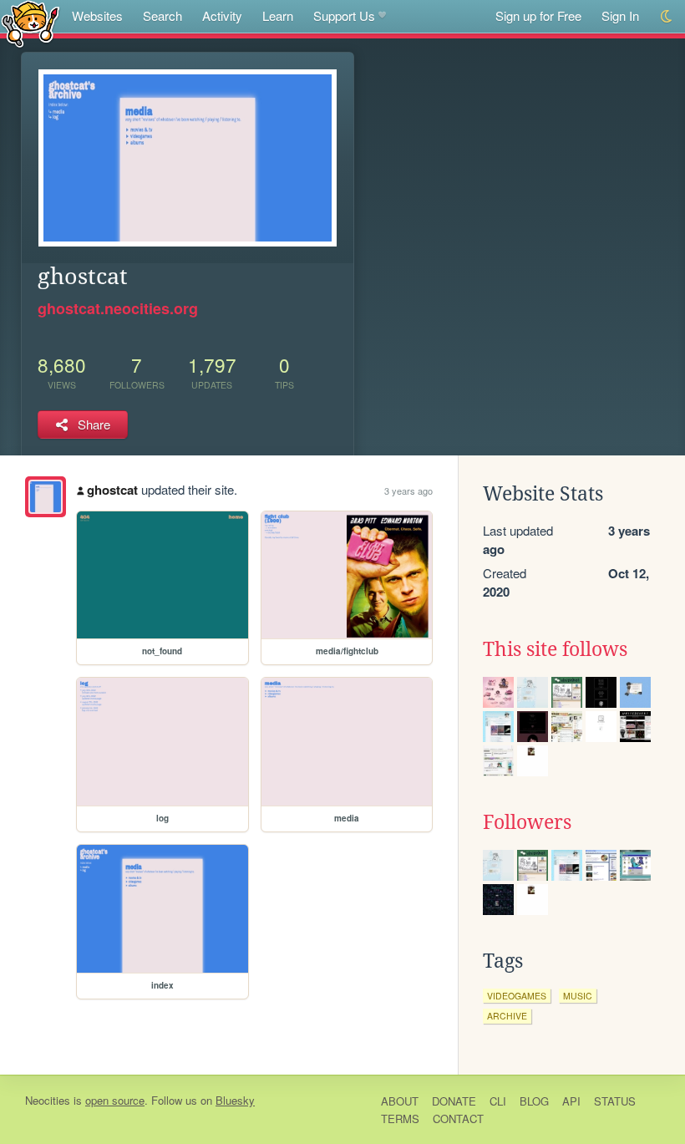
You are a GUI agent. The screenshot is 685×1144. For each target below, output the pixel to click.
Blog (534, 1101)
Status (615, 1101)
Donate (454, 1101)
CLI (498, 1101)
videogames (516, 995)
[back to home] (30, 23)
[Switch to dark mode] (667, 16)
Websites (97, 15)
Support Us (344, 15)
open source (115, 1100)
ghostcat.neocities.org (118, 308)
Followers (527, 822)
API (571, 1101)
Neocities (47, 1100)
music (577, 995)
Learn (277, 15)
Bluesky (235, 1100)
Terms (400, 1118)
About (400, 1101)
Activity (222, 15)
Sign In (620, 15)
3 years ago (408, 490)
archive (507, 1015)
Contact (458, 1118)
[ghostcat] (45, 497)
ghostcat (112, 489)
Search (162, 15)
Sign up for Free (538, 15)
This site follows (555, 649)
